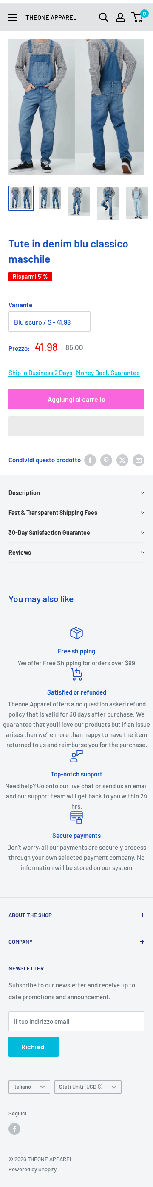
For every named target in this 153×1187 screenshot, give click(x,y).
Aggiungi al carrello (76, 399)
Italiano (22, 1086)
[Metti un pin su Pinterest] (106, 459)
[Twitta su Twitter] (122, 459)
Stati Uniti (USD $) (80, 1086)
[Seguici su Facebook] (14, 1129)
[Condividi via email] (138, 459)
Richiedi (33, 1046)
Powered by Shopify (32, 1169)
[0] (137, 17)
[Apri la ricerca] (103, 17)
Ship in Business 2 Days (40, 372)
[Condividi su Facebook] (90, 459)
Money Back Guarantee (108, 372)
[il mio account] (120, 17)
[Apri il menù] (12, 17)
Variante (20, 305)
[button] (76, 426)
